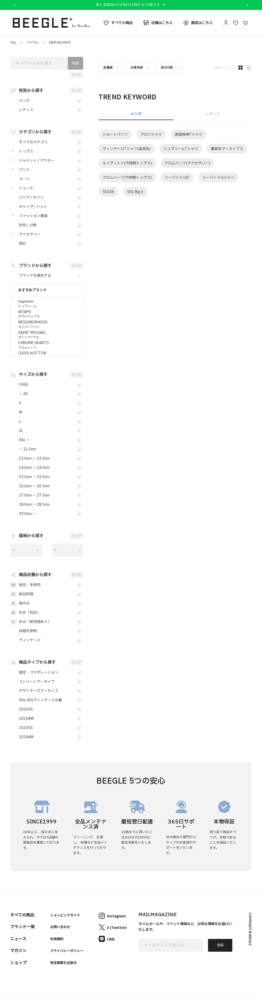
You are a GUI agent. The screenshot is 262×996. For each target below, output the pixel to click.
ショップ (18, 962)
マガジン (18, 950)
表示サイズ (222, 68)
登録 (220, 945)
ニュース (18, 938)
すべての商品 (22, 915)
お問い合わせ (60, 926)
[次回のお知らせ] (247, 5)
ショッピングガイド (65, 915)
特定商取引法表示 (63, 962)
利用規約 (56, 938)
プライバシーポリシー (66, 950)
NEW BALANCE (60, 42)
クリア (76, 75)
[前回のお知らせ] (14, 5)
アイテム (32, 42)
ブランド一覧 (22, 926)
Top (13, 42)
